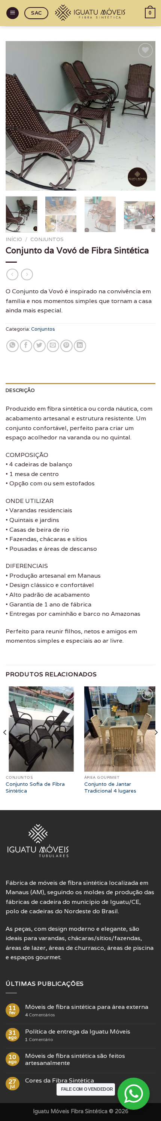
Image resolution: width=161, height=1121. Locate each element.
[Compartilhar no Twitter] (39, 346)
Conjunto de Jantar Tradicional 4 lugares (110, 787)
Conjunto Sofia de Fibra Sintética (35, 787)
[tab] (80, 390)
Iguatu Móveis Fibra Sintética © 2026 (80, 1111)
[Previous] (18, 116)
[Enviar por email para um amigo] (53, 346)
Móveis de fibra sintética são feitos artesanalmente (75, 1059)
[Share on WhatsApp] (12, 346)
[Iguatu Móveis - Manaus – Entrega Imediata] (91, 13)
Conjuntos (47, 239)
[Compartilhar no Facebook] (26, 346)
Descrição (20, 390)
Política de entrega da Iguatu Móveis (77, 1031)
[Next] (143, 116)
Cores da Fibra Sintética (59, 1080)
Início (14, 239)
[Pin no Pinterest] (66, 346)
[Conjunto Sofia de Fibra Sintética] (41, 729)
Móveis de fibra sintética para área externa (86, 1006)
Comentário (39, 1039)
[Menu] (12, 13)
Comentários (40, 1015)
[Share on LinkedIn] (80, 346)
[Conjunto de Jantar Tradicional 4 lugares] (119, 729)
